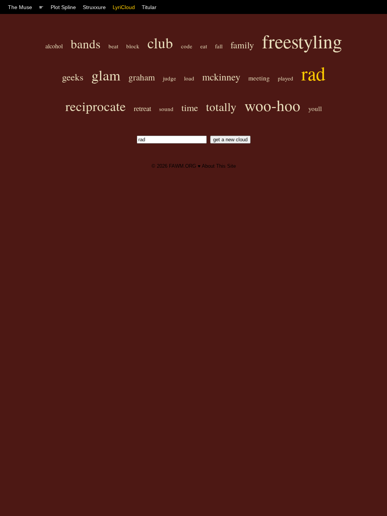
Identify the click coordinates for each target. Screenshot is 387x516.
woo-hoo (272, 105)
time (189, 107)
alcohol (54, 46)
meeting (259, 78)
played (285, 78)
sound (166, 109)
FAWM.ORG (182, 166)
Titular (149, 7)
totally (221, 106)
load (189, 78)
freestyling (302, 41)
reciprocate (95, 106)
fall (219, 46)
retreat (142, 108)
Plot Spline (63, 7)
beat (113, 46)
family (242, 45)
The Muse (20, 7)
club (160, 43)
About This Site (219, 166)
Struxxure (94, 7)
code (186, 46)
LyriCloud (124, 7)
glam (106, 75)
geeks (73, 77)
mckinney (221, 76)
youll (315, 108)
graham (141, 77)
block (132, 46)
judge (169, 78)
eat (203, 46)
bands (86, 43)
